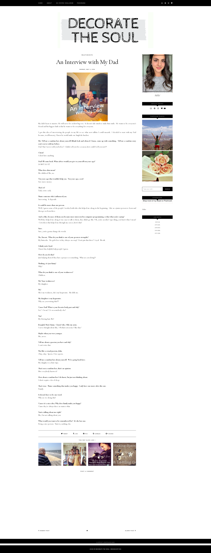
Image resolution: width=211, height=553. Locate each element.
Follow (144, 209)
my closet (157, 200)
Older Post (130, 530)
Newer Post (44, 530)
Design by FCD (116, 549)
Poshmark (81, 3)
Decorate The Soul (102, 549)
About (49, 3)
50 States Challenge (64, 3)
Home (40, 3)
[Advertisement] (157, 276)
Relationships (87, 55)
